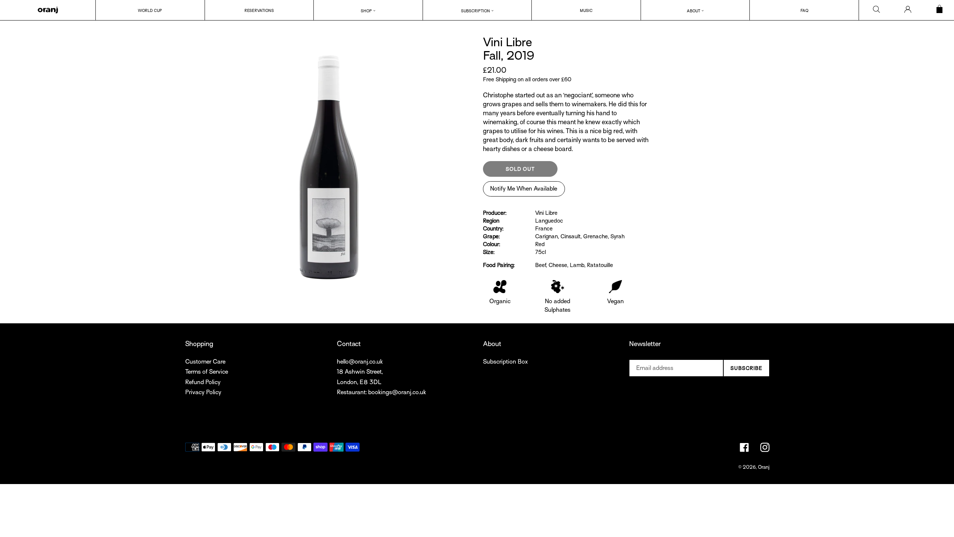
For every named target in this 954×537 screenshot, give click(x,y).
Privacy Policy (203, 392)
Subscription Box (505, 361)
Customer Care (205, 361)
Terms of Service (206, 371)
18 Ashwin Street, (360, 371)
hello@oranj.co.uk (360, 361)
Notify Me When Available (523, 188)
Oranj (764, 467)
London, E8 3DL (359, 382)
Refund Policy (203, 382)
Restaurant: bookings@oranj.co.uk (381, 392)
